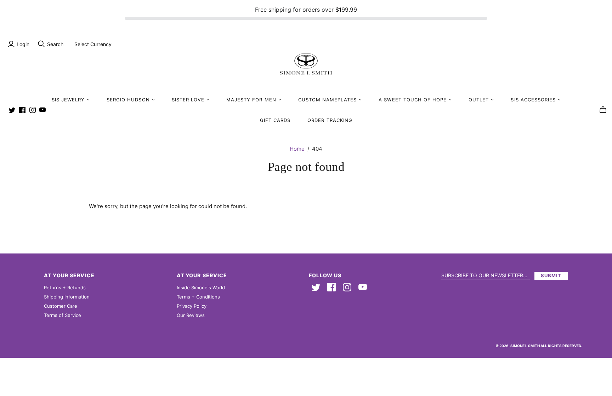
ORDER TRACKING (329, 120)
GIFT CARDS (275, 120)
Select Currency (93, 44)
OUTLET (479, 99)
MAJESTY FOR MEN (251, 99)
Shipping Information (67, 297)
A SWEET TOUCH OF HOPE (413, 99)
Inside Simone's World (201, 287)
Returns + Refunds (65, 287)
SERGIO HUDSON (128, 99)
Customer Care (60, 306)
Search (55, 44)
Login (23, 44)
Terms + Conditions (198, 297)
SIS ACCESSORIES (533, 99)
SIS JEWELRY (68, 99)
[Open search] (41, 44)
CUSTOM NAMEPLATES (327, 99)
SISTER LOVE (188, 99)
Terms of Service (62, 315)
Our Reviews (191, 315)
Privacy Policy (191, 306)
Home (297, 148)
